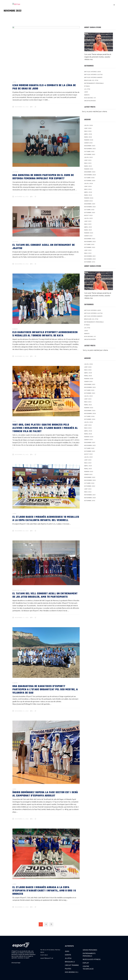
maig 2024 (88, 189)
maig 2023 (88, 224)
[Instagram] (113, 943)
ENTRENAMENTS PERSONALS (89, 955)
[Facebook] (104, 943)
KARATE (68, 955)
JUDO (67, 951)
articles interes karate (93, 77)
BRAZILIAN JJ (70, 962)
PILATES (68, 969)
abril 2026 (88, 134)
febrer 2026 (88, 140)
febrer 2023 (88, 232)
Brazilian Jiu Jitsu (19, 590)
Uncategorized (90, 100)
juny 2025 (88, 160)
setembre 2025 (89, 154)
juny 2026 (88, 128)
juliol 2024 (88, 183)
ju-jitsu (15, 171)
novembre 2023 (90, 206)
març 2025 (88, 166)
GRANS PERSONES (90, 950)
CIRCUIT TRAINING (72, 965)
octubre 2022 (89, 244)
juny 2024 (88, 186)
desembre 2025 (89, 145)
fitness (87, 86)
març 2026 (88, 137)
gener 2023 (88, 235)
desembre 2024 (89, 171)
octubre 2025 (89, 151)
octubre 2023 (89, 209)
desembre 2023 (89, 203)
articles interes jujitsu (93, 74)
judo (14, 82)
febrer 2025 (88, 169)
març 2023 (88, 230)
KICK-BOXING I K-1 (71, 972)
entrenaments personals (94, 83)
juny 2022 (88, 250)
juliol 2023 (88, 218)
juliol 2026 (88, 125)
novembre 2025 (90, 148)
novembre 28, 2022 (22, 106)
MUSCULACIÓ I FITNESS (91, 959)
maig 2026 (88, 131)
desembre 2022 (89, 238)
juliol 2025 (88, 157)
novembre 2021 (90, 256)
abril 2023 (88, 227)
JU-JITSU (68, 958)
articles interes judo (92, 71)
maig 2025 (88, 163)
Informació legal (16, 962)
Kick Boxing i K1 (90, 97)
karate (15, 329)
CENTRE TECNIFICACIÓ (88, 968)
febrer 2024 (88, 198)
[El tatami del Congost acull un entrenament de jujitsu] (46, 221)
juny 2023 (88, 221)
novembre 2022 (90, 241)
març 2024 (88, 195)
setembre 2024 (89, 180)
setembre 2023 (89, 212)
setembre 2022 (89, 247)
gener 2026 (88, 142)
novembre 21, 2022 (22, 617)
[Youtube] (109, 943)
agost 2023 (88, 215)
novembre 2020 (90, 259)
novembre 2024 (90, 174)
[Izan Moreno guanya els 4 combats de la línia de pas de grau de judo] (46, 51)
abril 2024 (88, 192)
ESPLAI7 (86, 963)
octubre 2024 (89, 177)
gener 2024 (88, 201)
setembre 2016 (89, 261)
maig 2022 (88, 253)
